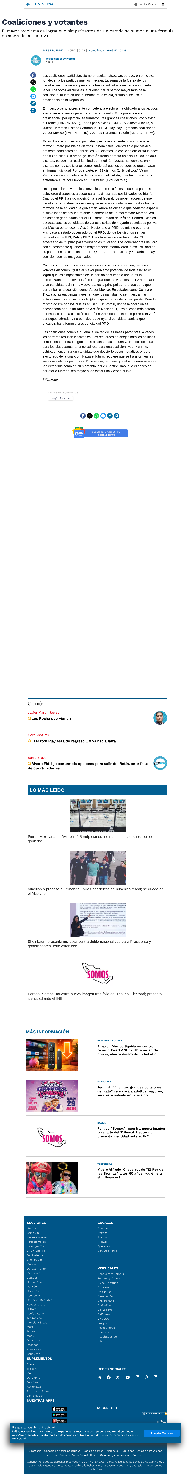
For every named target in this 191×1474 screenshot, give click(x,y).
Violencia (112, 1450)
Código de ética (93, 1450)
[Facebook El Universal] (109, 1378)
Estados (32, 1277)
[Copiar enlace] (33, 103)
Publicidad (127, 1450)
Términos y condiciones (114, 1455)
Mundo (31, 1264)
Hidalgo (103, 1241)
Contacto (138, 1455)
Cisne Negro (35, 1395)
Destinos (32, 1344)
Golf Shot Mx (38, 735)
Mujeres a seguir (37, 1237)
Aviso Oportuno (108, 1282)
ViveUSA (103, 1318)
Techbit (32, 1331)
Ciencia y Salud (37, 1322)
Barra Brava (37, 757)
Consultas (33, 1353)
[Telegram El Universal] (99, 1378)
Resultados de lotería (107, 1339)
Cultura (32, 1308)
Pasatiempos (106, 1327)
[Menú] (163, 4)
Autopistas (34, 1349)
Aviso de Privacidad (149, 1450)
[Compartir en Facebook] (33, 75)
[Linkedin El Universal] (155, 1378)
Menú (30, 1335)
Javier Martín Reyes (43, 712)
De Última (33, 1377)
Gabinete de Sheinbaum (35, 1257)
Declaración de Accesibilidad (78, 1455)
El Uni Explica (36, 1250)
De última (33, 1340)
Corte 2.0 (33, 1232)
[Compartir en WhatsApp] (33, 89)
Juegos (102, 1323)
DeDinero (104, 1314)
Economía (33, 1295)
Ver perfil (52, 61)
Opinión (36, 704)
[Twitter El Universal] (118, 1378)
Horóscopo (105, 1332)
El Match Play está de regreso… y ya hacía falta (74, 741)
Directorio (35, 1450)
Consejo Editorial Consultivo (62, 1450)
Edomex (103, 1228)
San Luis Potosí (108, 1250)
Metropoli (33, 1273)
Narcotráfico (35, 1282)
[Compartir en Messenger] (33, 96)
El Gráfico (104, 1305)
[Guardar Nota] (33, 110)
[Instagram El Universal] (137, 1378)
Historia (52, 1455)
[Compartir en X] (33, 82)
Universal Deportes (39, 1300)
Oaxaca (103, 1232)
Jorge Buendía (53, 50)
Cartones (33, 1291)
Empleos (103, 1287)
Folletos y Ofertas (109, 1278)
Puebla (102, 1237)
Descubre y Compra (111, 1273)
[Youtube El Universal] (127, 1378)
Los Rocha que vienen (51, 718)
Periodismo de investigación (36, 1244)
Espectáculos (36, 1304)
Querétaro (104, 1246)
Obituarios (104, 1291)
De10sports (105, 1309)
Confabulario (35, 1313)
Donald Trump (36, 1268)
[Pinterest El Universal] (146, 1378)
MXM (30, 1326)
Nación (31, 1228)
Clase (30, 1364)
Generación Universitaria (106, 1298)
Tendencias (34, 1317)
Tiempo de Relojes (39, 1391)
